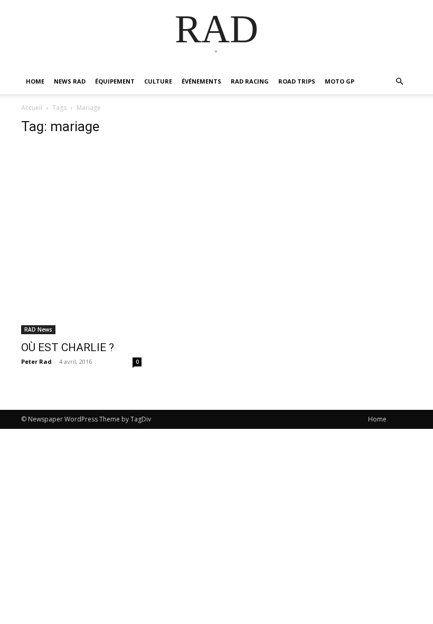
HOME (35, 81)
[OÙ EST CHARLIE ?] (81, 239)
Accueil (31, 107)
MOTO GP (339, 81)
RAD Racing (250, 81)
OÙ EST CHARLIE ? (67, 347)
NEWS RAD (70, 81)
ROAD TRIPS (296, 81)
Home (377, 419)
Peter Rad (36, 361)
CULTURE (158, 81)
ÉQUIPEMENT (115, 81)
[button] (399, 82)
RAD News (38, 329)
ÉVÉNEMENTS (201, 81)
